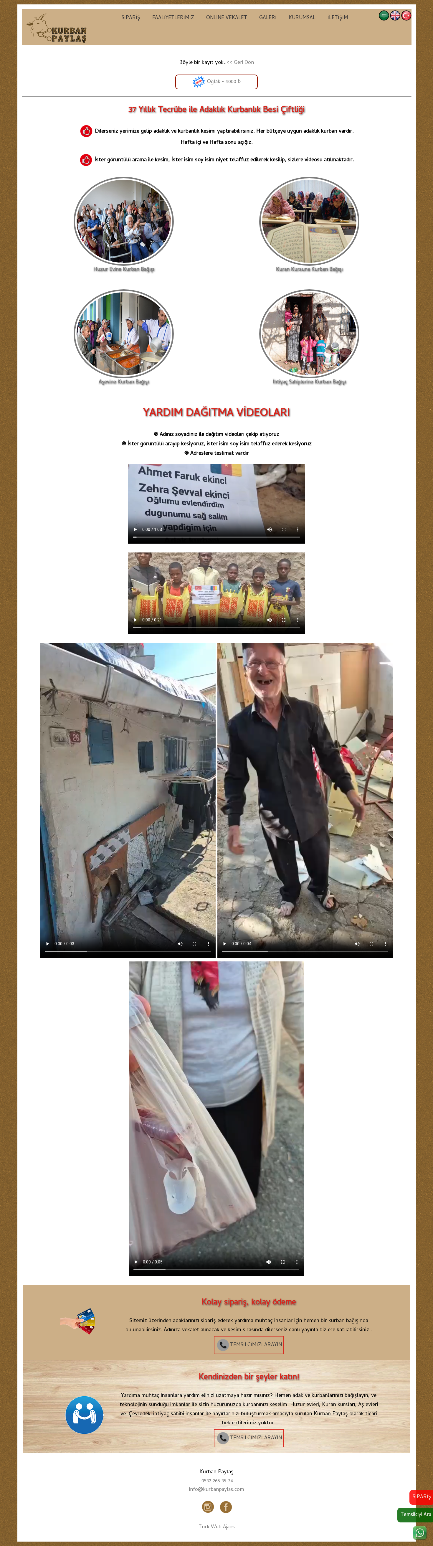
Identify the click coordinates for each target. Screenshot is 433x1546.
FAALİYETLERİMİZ (173, 18)
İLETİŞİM (338, 18)
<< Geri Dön (240, 63)
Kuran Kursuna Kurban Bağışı (309, 270)
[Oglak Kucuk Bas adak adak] (81, 1345)
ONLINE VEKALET (226, 18)
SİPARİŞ (131, 18)
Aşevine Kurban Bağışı (124, 382)
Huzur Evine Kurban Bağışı (123, 270)
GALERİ (268, 18)
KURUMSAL (302, 18)
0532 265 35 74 (217, 1481)
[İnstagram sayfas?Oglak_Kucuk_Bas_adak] (208, 1513)
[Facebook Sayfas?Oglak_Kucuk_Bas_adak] (224, 1513)
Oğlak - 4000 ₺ (223, 82)
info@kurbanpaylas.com (216, 1490)
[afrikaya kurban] (57, 28)
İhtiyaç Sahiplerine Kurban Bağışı (309, 382)
